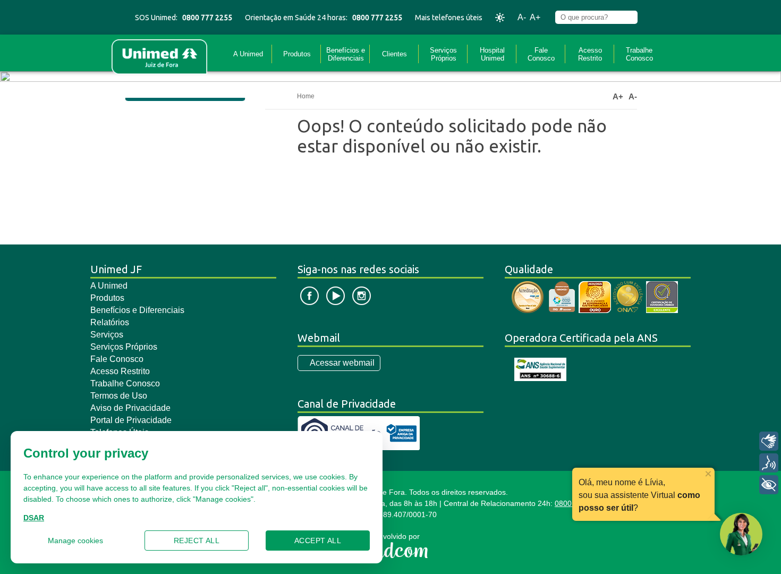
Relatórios (109, 322)
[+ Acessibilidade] (768, 484)
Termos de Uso (118, 395)
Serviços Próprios (443, 54)
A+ (535, 17)
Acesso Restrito (590, 54)
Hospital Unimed (492, 54)
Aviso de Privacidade (130, 407)
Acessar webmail (342, 362)
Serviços (106, 334)
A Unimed (248, 54)
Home (306, 96)
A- (521, 17)
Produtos (297, 54)
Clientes (394, 54)
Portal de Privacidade (131, 420)
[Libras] (768, 441)
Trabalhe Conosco (639, 54)
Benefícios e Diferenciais (345, 54)
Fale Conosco (541, 54)
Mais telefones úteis (448, 17)
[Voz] (768, 462)
